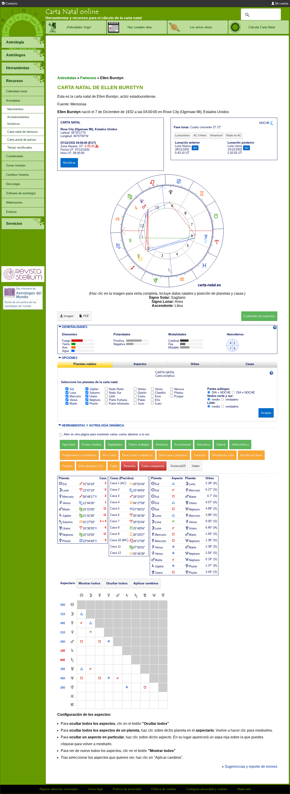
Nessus (179, 389)
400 (62, 623)
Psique (178, 396)
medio (216, 399)
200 (62, 687)
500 (62, 605)
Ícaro (158, 403)
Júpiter (93, 389)
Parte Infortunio (119, 403)
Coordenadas (14, 156)
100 (62, 650)
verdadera (231, 406)
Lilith (112, 396)
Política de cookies (163, 789)
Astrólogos (15, 55)
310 (62, 614)
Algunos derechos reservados (58, 789)
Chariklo (160, 392)
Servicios (14, 223)
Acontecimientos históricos (18, 120)
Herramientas (17, 68)
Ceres (141, 396)
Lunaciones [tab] (182, 135)
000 (62, 660)
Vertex (142, 389)
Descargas (13, 184)
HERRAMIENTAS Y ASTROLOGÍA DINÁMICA (93, 425)
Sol (72, 389)
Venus (74, 400)
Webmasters (14, 202)
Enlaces (11, 211)
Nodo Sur (115, 392)
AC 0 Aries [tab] (199, 135)
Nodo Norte (116, 389)
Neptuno (94, 400)
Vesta (158, 389)
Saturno (94, 392)
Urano (93, 396)
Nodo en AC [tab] (233, 135)
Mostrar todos (89, 583)
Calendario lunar (16, 91)
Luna (73, 392)
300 (62, 669)
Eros (158, 396)
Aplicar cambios (145, 583)
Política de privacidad (127, 789)
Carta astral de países (21, 139)
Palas (141, 400)
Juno (141, 403)
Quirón (142, 392)
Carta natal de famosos (22, 131)
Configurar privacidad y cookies (206, 789)
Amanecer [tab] (216, 135)
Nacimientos (15, 109)
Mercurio (75, 396)
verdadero (231, 399)
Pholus (178, 392)
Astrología (15, 42)
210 (62, 632)
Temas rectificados (19, 147)
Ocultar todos (117, 583)
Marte (73, 403)
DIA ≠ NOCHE (245, 392)
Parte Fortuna (118, 400)
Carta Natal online (72, 11)
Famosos (88, 78)
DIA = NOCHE (221, 392)
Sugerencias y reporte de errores (251, 766)
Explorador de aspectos (259, 316)
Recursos (14, 81)
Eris (157, 400)
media (216, 406)
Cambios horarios (17, 174)
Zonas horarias (16, 165)
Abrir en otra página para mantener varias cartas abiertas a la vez (107, 434)
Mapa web (244, 789)
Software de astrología (21, 193)
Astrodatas (13, 100)
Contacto (11, 3)
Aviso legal (95, 789)
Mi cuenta (281, 3)
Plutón (93, 403)
